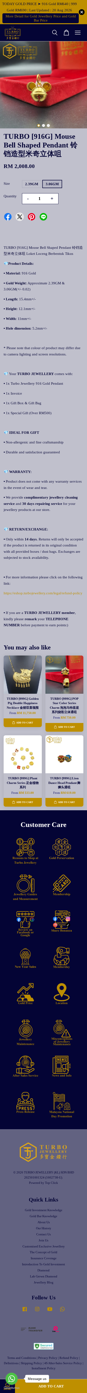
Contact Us (43, 1234)
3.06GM (52, 184)
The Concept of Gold (43, 1252)
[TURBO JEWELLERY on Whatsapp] (62, 1311)
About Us (43, 1222)
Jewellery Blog (43, 1282)
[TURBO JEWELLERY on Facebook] (24, 1311)
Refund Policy (68, 1358)
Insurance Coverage (44, 1258)
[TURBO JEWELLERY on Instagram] (37, 1311)
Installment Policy (44, 1368)
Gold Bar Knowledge (43, 1216)
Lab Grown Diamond (43, 1276)
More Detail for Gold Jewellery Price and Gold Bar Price (41, 18)
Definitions (11, 1363)
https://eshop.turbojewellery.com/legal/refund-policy (43, 593)
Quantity (10, 196)
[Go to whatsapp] (12, 1379)
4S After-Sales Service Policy (63, 1363)
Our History (43, 1228)
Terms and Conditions (21, 1358)
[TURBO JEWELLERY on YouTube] (49, 1311)
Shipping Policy (31, 1363)
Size (7, 183)
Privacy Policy (47, 1358)
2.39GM (31, 184)
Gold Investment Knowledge (43, 1210)
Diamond (43, 1270)
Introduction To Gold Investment (43, 1264)
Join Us (43, 1240)
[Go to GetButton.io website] (11, 1388)
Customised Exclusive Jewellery (43, 1246)
